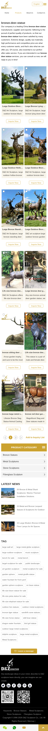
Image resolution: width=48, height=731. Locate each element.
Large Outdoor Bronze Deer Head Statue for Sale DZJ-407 (35, 168)
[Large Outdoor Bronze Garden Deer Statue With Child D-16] (35, 208)
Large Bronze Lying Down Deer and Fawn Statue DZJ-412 (35, 106)
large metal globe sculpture (28, 547)
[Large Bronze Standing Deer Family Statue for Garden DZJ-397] (12, 208)
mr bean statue (32, 585)
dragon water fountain (11, 623)
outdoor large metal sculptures (15, 629)
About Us (29, 13)
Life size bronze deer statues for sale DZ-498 (12, 291)
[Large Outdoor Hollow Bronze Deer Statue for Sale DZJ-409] (12, 146)
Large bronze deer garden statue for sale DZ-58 (35, 291)
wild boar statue (29, 618)
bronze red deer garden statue (35, 414)
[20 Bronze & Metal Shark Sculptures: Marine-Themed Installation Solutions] (8, 493)
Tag (4, 541)
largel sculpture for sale (12, 563)
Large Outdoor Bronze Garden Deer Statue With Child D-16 (35, 229)
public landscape (32, 563)
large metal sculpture (29, 634)
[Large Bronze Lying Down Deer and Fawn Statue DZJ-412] (35, 85)
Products (18, 13)
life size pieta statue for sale (14, 596)
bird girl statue (30, 623)
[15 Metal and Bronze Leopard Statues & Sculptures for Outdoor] (8, 510)
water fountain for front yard (14, 580)
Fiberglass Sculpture (13, 474)
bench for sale (8, 558)
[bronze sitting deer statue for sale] (12, 331)
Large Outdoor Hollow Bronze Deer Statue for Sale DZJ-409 (12, 168)
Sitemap (30, 721)
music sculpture (32, 552)
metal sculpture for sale (33, 569)
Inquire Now (13, 121)
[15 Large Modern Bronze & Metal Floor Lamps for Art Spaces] (8, 526)
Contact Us (41, 13)
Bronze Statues (10, 455)
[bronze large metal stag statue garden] (12, 392)
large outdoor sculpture (12, 552)
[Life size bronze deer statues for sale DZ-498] (12, 269)
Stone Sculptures (11, 468)
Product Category (24, 447)
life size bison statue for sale (14, 591)
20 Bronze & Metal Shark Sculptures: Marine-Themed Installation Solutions (28, 492)
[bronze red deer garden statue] (35, 392)
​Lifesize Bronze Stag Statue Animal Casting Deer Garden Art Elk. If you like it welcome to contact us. (12, 420)
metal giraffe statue (26, 574)
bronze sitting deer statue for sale (12, 352)
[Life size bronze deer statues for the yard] (35, 331)
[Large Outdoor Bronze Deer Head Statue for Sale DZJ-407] (35, 146)
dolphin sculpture (9, 634)
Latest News (10, 484)
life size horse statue (11, 618)
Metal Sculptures (11, 461)
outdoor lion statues (10, 607)
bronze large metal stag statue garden (12, 414)
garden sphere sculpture (12, 585)
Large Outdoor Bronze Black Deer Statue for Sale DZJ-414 (12, 106)
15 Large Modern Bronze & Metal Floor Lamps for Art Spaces (31, 524)
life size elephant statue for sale (15, 601)
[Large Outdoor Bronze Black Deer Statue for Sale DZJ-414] (12, 85)
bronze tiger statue (10, 612)
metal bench (23, 558)
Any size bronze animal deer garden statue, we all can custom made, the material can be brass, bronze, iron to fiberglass (35, 297)
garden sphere (8, 574)
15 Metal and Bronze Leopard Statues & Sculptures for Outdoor (31, 508)
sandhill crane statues (31, 612)
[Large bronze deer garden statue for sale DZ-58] (35, 269)
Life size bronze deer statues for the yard (35, 352)
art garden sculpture (10, 569)
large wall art (7, 547)
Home (7, 13)
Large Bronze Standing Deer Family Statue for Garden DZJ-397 (12, 229)
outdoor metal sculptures (32, 607)
